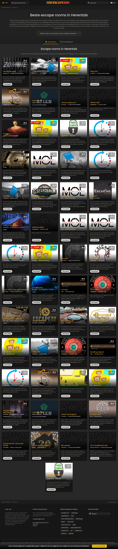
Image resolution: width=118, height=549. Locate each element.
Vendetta (7, 352)
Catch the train (38, 412)
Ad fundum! (66, 196)
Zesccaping (95, 258)
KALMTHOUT (93, 136)
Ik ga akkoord (99, 546)
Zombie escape (9, 71)
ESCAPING (97, 198)
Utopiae (64, 258)
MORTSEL (63, 73)
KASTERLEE (64, 260)
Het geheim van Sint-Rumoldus (11, 411)
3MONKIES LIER (10, 354)
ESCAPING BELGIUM (12, 136)
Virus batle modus (39, 165)
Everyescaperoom (6, 7)
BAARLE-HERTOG (94, 447)
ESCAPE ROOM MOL (41, 167)
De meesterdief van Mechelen (15, 163)
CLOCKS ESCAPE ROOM (104, 136)
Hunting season (38, 196)
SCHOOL (64, 165)
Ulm (72, 530)
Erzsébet (6, 134)
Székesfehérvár (65, 516)
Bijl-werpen (65, 445)
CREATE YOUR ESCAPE (74, 260)
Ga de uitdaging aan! (40, 445)
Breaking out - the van (99, 321)
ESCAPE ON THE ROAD (72, 385)
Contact (35, 525)
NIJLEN (92, 323)
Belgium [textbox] (94, 514)
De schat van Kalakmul (12, 319)
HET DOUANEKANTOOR (98, 445)
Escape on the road (69, 383)
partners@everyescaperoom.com (41, 522)
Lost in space (37, 288)
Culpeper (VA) (78, 530)
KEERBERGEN (93, 104)
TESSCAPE (72, 136)
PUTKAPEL (92, 73)
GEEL (62, 291)
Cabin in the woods (11, 225)
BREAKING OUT (99, 323)
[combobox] (98, 2)
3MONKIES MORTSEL (73, 73)
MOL (33, 167)
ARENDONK (93, 260)
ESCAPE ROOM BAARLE (106, 447)
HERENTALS (6, 73)
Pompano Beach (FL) (76, 527)
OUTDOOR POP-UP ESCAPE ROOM (13, 445)
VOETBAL (6, 196)
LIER (4, 354)
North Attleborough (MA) (67, 518)
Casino (35, 71)
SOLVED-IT (13, 104)
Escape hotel (95, 414)
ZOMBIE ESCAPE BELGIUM (16, 73)
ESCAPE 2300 (43, 73)
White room (37, 101)
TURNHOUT (35, 73)
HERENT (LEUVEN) (36, 102)
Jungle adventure (39, 321)
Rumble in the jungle (40, 134)
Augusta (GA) (64, 530)
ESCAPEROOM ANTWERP (44, 198)
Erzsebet (93, 196)
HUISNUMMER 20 (41, 447)
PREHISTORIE (95, 103)
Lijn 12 (92, 165)
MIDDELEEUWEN (38, 227)
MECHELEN (5, 165)
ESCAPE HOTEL (98, 416)
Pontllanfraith (64, 527)
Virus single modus (68, 227)
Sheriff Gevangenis (68, 414)
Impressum (35, 524)
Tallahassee (74, 513)
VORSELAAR (6, 104)
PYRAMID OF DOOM (68, 352)
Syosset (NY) (70, 521)
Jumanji (64, 290)
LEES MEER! (7, 84)
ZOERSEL (34, 198)
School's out (95, 383)
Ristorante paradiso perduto (14, 383)
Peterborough (79, 518)
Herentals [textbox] (93, 3)
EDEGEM (63, 385)
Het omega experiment (12, 103)
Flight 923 (94, 71)
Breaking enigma (97, 352)
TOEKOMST (94, 290)
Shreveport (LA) (65, 513)
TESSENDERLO (64, 136)
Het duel (35, 383)
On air (34, 258)
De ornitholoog (67, 134)
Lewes (74, 524)
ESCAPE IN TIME (102, 104)
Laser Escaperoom (68, 103)
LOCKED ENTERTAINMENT (103, 73)
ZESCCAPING (101, 260)
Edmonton (63, 533)
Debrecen (71, 533)
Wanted (93, 227)
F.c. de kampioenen (11, 258)
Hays (72, 516)
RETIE (4, 136)
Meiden (63, 521)
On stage (65, 71)
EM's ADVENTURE (67, 321)
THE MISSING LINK (69, 291)
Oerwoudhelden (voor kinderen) (56, 476)
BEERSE (34, 447)
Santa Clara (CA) (65, 524)
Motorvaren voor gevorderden (15, 290)
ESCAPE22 (41, 323)
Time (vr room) (96, 134)
